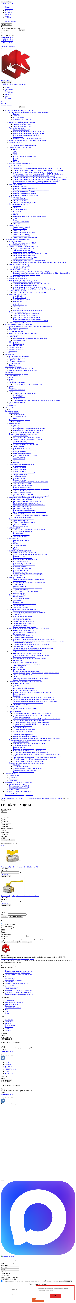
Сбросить (12, 840)
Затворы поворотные (20, 475)
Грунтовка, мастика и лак (21, 687)
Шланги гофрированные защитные (25, 736)
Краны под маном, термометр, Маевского (23, 333)
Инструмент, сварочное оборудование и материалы (26, 498)
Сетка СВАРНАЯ (19, 397)
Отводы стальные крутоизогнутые (24, 450)
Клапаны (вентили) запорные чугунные (26, 275)
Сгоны (15, 220)
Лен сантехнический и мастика (23, 689)
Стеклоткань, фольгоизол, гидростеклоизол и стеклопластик (33, 697)
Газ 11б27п (16, 303)
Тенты (11, 404)
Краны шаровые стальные (21, 490)
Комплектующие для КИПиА (23, 598)
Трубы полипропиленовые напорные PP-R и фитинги (31, 722)
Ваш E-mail (5, 1269)
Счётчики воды (18, 602)
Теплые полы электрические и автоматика (27, 710)
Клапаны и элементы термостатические (26, 611)
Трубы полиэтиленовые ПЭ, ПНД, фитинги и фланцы (31, 724)
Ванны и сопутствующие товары (24, 657)
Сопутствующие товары (17, 402)
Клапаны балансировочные (18, 278)
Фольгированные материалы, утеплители (19, 795)
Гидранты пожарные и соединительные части (28, 579)
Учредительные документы (14, 1002)
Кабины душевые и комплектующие (25, 662)
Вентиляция (17, 421)
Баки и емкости (14, 413)
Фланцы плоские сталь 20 (21, 227)
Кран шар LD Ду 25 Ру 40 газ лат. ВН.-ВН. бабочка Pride (20, 867)
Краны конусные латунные (22, 483)
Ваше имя (4, 1265)
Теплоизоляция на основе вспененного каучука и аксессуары (33, 699)
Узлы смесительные (19, 524)
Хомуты (15, 158)
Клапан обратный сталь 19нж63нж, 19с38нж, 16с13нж (31, 283)
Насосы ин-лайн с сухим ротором (24, 565)
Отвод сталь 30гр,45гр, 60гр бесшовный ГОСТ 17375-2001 (32, 172)
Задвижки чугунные (19, 469)
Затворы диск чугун (19, 268)
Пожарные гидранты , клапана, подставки (23, 370)
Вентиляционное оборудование (19, 420)
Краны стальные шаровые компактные (26, 314)
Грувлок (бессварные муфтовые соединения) (28, 439)
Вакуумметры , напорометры (18, 328)
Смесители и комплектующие (23, 674)
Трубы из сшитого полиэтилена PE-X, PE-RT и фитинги (32, 715)
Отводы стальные (15, 167)
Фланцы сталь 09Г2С (20, 229)
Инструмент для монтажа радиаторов (25, 503)
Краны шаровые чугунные (22, 492)
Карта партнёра (10, 1001)
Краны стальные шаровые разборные (25, 315)
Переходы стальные (15, 184)
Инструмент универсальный (22, 508)
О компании (9, 9)
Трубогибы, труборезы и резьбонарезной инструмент (31, 515)
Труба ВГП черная (15, 360)
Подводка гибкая (18, 667)
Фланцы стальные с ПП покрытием (25, 237)
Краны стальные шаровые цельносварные (27, 319)
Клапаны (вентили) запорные (19, 269)
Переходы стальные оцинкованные (24, 193)
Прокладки (16, 696)
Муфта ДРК (17, 165)
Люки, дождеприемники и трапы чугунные (27, 750)
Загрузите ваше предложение (11, 1277)
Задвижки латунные (19, 466)
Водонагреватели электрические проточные (28, 430)
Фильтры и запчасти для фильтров (24, 770)
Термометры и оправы (20, 607)
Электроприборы (18, 344)
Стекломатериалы (11, 773)
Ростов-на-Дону (6, 2)
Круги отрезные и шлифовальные (24, 510)
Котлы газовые (18, 533)
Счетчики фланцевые (16, 349)
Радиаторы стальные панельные (23, 621)
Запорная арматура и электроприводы (21, 464)
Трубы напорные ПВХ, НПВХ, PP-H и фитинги (29, 720)
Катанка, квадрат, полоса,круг (19, 356)
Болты (15, 151)
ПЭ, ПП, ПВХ (9, 407)
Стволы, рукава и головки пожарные (25, 591)
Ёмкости (15, 418)
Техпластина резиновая (20, 704)
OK (55, 1296)
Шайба (15, 160)
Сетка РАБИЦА (18, 395)
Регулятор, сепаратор (16, 345)
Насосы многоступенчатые (22, 568)
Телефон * (4, 932)
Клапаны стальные (19, 478)
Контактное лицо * (7, 928)
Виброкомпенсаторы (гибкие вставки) (22, 123)
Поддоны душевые (19, 669)
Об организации (10, 1070)
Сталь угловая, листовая (17, 358)
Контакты (8, 17)
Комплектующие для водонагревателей (26, 432)
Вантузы (16, 114)
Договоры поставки (11, 1004)
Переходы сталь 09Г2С (20, 186)
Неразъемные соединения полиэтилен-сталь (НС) (29, 138)
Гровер (15, 154)
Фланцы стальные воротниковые (24, 232)
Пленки (11, 386)
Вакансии (8, 10)
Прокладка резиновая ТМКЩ (19, 788)
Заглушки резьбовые (20, 209)
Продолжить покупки (16, 916)
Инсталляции (17, 660)
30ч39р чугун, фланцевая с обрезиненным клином (30, 253)
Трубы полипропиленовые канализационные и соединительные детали (37, 756)
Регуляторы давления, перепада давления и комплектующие (33, 648)
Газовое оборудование (16, 128)
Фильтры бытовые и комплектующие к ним (27, 768)
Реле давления (17, 575)
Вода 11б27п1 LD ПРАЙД (21, 299)
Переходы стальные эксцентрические (25, 195)
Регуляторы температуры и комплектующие (27, 650)
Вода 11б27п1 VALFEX (21, 301)
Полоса (15, 543)
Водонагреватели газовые (21, 427)
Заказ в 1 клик (6, 876)
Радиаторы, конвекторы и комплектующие (23, 609)
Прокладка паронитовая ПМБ (19, 786)
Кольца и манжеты (19, 747)
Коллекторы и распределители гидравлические (29, 529)
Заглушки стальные (15, 142)
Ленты (11, 377)
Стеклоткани (13, 779)
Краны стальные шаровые (17, 312)
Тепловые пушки (18, 513)
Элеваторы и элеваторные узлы (23, 772)
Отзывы (7, 1028)
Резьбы (15, 218)
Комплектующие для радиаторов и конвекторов (29, 612)
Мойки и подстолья (19, 666)
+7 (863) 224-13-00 (7, 4)
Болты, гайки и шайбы (20, 436)
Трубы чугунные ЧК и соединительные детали (28, 761)
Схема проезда (10, 1006)
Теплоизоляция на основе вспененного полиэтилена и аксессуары (35, 701)
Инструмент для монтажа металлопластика (27, 501)
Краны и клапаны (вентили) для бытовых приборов (30, 482)
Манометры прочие (19, 340)
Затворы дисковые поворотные (19, 264)
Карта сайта (9, 1027)
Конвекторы (17, 614)
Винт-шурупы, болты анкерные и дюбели (27, 437)
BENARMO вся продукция (18, 245)
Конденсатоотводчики (20, 766)
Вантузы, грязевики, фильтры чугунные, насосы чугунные (28, 112)
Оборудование (14, 342)
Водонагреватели (14, 423)
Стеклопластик (14, 775)
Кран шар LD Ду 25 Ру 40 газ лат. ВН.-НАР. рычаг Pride (20, 896)
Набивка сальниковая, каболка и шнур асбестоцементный (32, 692)
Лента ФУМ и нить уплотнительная (25, 690)
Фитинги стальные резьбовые (23, 733)
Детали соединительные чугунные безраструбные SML (27, 140)
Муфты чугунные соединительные (20, 163)
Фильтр (3, 845)
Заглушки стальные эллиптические (24, 146)
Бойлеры (16, 425)
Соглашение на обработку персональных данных (17, 959)
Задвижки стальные (19, 467)
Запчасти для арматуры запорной (24, 473)
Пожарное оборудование (13, 367)
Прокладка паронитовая (17, 784)
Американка (17, 206)
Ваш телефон (5, 1273)
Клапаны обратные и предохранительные (23, 280)
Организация (7, 926)
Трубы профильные (19, 545)
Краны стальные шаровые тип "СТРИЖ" (26, 317)
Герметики (16, 685)
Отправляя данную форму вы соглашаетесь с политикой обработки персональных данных (34, 1281)
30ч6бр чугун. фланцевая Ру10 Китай (25, 257)
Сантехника (13, 651)
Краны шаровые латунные (22, 487)
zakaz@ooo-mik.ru (7, 37)
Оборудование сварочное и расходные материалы (29, 512)
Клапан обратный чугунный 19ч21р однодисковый (30, 287)
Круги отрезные (14, 375)
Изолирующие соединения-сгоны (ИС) (26, 135)
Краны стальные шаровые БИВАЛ (24, 243)
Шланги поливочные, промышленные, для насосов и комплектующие (36, 738)
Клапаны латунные (19, 476)
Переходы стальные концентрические (25, 188)
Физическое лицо (9, 924)
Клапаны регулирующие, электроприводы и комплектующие (33, 639)
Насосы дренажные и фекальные (24, 563)
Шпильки (16, 161)
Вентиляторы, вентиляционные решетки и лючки (29, 658)
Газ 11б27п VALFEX (20, 306)
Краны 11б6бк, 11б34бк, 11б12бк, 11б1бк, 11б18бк (29, 292)
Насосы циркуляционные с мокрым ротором (28, 574)
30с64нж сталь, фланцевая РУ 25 (24, 252)
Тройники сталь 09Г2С (20, 199)
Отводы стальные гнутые (21, 448)
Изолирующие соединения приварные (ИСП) (28, 131)
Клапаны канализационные (22, 745)
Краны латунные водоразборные (24, 485)
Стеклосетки (13, 777)
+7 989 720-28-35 (6, 42)
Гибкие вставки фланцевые (22, 126)
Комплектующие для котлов (22, 531)
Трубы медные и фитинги (21, 717)
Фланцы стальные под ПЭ (21, 236)
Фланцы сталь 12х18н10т (21, 230)
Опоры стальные (18, 446)
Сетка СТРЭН (17, 398)
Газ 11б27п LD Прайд (20, 305)
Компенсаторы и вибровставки (23, 443)
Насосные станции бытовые (22, 558)
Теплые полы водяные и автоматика (25, 708)
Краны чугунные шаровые (18, 322)
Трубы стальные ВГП (20, 727)
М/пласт (7, 352)
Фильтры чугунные (19, 121)
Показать (4, 840)
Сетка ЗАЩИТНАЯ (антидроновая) (25, 393)
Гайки (15, 153)
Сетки (11, 391)
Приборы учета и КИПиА (17, 595)
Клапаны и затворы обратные (23, 635)
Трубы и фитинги (15, 712)
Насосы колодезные (19, 566)
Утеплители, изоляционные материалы (18, 791)
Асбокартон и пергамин (21, 683)
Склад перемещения (11, 411)
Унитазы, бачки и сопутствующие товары (27, 680)
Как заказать (9, 12)
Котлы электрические (20, 536)
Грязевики (16, 115)
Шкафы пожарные (19, 593)
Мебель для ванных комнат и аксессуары (26, 664)
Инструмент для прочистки (22, 506)
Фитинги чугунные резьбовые (23, 735)
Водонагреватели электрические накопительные (29, 429)
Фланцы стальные (15, 225)
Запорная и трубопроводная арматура (17, 239)
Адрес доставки (6, 934)
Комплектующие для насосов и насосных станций (30, 554)
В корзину (4, 874)
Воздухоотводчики (15, 329)
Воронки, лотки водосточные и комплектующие (29, 743)
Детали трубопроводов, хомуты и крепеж (19, 110)
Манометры (13, 337)
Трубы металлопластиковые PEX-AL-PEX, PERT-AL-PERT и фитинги (36, 719)
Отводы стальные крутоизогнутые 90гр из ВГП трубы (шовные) (34, 183)
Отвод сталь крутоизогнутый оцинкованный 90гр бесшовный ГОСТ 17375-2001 (40, 179)
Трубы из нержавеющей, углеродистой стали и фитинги (32, 713)
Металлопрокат (10, 354)
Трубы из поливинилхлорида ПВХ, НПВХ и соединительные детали (36, 754)
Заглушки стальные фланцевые (23, 144)
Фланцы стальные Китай (21, 234)
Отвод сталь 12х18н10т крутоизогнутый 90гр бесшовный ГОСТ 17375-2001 (38, 170)
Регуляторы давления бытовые (23, 646)
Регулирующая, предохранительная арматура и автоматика (29, 628)
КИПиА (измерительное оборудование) (18, 324)
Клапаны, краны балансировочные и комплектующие (31, 644)
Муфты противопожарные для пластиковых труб (29, 582)
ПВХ (10, 409)
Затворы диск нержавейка (21, 266)
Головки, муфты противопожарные (21, 368)
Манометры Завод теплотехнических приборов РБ (30, 338)
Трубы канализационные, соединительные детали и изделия (29, 740)
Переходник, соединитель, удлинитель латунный (29, 216)
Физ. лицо (16, 1264)
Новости (8, 1030)
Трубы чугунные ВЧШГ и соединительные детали (30, 759)
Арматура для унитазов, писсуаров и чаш (27, 653)
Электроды (12, 406)
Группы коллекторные (20, 520)
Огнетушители (18, 584)
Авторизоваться (10, 21)
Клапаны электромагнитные (22, 643)
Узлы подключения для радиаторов (24, 627)
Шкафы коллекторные (20, 526)
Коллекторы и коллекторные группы (21, 519)
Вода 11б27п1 (17, 296)
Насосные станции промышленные (25, 559)
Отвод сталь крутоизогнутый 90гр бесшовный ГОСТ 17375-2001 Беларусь (38, 174)
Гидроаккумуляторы (19, 416)
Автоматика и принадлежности (23, 630)
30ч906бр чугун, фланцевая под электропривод (29, 260)
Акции (7, 16)
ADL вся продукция (15, 241)
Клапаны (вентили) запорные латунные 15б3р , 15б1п (31, 271)
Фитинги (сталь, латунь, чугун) (19, 204)
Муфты (15, 213)
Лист (14, 542)
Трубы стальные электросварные (24, 729)
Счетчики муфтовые (16, 347)
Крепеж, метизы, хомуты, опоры (20, 147)
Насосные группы (19, 556)
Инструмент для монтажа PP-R (23, 499)
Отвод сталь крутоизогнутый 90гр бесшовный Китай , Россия (34, 176)
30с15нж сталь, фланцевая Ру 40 (23, 248)
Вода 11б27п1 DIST (19, 298)
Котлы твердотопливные (21, 535)
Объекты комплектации (13, 1008)
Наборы (11, 381)
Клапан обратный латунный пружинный (26, 282)
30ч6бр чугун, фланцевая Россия (24, 255)
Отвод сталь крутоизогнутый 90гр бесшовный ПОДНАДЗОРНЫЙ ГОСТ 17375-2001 (42, 177)
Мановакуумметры (15, 335)
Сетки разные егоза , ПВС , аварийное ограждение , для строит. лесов (36, 400)
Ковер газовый (18, 137)
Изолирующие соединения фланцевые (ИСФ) (28, 133)
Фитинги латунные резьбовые (23, 731)
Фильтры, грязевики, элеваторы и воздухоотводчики (26, 763)
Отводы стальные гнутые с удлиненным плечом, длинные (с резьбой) (36, 181)
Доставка (8, 14)
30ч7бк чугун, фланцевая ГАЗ (23, 259)
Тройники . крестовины (21, 222)
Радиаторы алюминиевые (21, 618)
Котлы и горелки (14, 528)
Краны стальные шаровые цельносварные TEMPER (30, 321)
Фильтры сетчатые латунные (22, 119)
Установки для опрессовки (22, 517)
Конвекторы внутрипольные (22, 616)
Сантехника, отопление (17, 390)
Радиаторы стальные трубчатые (23, 623)
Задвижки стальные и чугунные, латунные (23, 246)
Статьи (7, 1013)
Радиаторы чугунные (20, 625)
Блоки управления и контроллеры (24, 632)
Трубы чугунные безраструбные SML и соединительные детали (34, 758)
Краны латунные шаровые (18, 294)
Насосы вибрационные (20, 561)
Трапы (15, 676)
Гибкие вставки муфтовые (21, 124)
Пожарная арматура (19, 586)
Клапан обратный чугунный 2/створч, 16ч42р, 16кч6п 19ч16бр (34, 289)
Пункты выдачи (10, 1025)
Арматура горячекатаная (21, 540)
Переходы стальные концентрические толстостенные (31, 190)
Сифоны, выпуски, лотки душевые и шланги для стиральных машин (36, 673)
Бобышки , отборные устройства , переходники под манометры (30, 326)
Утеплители (13, 793)
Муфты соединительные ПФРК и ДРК (26, 444)
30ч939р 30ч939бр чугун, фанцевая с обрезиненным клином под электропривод (40, 262)
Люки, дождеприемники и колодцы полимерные (29, 749)
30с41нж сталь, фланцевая (21, 250)
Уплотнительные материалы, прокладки (18, 782)
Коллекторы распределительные (24, 522)
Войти (3, 46)
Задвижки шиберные (20, 471)
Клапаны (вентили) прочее (18, 276)
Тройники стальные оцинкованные (25, 202)
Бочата (15, 207)
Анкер (15, 149)
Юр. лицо (6, 1264)
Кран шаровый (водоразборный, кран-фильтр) (28, 310)
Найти (22, 30)
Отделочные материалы (17, 383)
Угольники (16, 223)
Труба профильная (15, 363)
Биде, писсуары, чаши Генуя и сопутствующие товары (31, 655)
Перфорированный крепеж (22, 453)
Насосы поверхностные (21, 570)
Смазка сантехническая (20, 742)
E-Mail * (4, 930)
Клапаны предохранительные (23, 637)
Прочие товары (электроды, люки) (16, 374)
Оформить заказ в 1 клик (9, 942)
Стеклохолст (13, 781)
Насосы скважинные (20, 572)
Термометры (13, 351)
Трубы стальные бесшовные (22, 726)
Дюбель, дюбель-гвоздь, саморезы (24, 156)
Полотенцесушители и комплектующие (26, 671)
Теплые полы (13, 706)
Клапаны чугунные (19, 480)
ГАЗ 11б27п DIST (18, 308)
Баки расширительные (20, 414)
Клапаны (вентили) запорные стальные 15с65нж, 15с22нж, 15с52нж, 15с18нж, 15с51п (42, 273)
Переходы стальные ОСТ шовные (24, 192)
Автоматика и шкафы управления (24, 552)
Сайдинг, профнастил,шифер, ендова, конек (27, 384)
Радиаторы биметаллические (22, 620)
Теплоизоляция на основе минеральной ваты (28, 703)
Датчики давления (19, 597)
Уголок (15, 547)
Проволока (12, 388)
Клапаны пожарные (19, 581)
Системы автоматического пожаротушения (27, 588)
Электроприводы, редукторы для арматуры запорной (31, 496)
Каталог (7, 7)
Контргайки (17, 211)
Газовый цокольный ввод (21, 130)
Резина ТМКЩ (14, 789)
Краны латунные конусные (18, 291)
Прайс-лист (9, 1021)
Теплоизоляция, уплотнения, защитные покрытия (25, 681)
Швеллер (12, 365)
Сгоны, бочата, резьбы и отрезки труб (25, 455)
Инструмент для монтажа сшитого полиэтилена (29, 505)
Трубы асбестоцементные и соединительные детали (30, 752)
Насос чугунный (18, 117)
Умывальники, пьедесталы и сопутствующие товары (30, 678)
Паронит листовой (19, 694)
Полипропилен (10, 372)
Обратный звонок (7, 44)
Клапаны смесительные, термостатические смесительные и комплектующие (38, 641)
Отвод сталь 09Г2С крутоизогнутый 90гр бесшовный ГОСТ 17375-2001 (37, 169)
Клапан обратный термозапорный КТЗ (26, 285)
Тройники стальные (15, 197)
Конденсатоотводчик (16, 331)
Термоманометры (18, 605)
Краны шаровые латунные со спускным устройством (31, 489)
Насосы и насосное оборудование (20, 551)
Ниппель (16, 214)
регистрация (10, 46)
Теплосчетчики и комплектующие (24, 604)
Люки (11, 379)
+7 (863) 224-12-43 (7, 41)
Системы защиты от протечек (23, 494)
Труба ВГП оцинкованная (17, 361)
